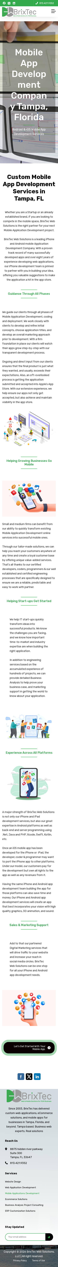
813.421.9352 (18, 1163)
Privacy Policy (20, 1260)
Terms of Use (38, 1260)
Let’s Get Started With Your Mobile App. (30, 1048)
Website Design (13, 1181)
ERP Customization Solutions (20, 1211)
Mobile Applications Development (22, 1193)
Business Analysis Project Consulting (24, 1205)
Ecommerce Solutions (16, 1199)
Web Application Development (20, 1187)
